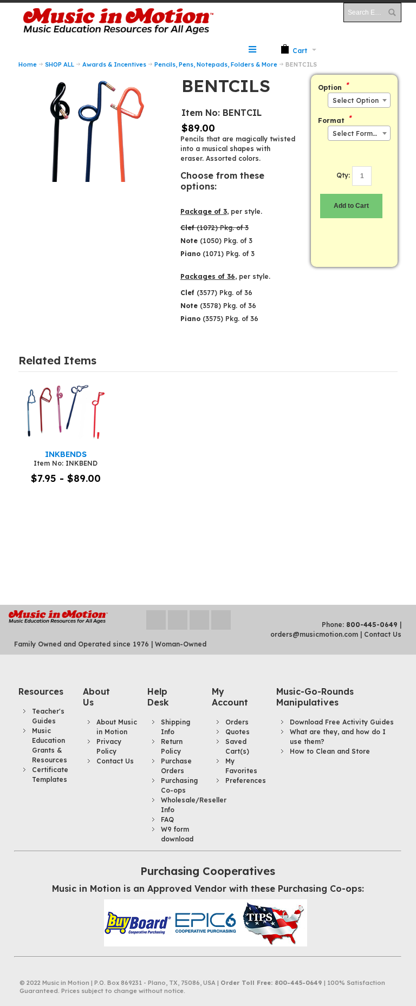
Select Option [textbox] (356, 100)
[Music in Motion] (118, 21)
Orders (237, 722)
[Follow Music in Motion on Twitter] (157, 620)
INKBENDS (66, 454)
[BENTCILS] (93, 79)
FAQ (167, 819)
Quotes (237, 732)
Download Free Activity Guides (342, 722)
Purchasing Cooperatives (207, 871)
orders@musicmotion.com (314, 634)
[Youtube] (200, 620)
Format (331, 120)
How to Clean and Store (330, 751)
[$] (294, 50)
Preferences (245, 780)
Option (330, 87)
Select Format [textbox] (356, 133)
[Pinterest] (221, 620)
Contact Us (382, 634)
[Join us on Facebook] (179, 620)
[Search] (391, 12)
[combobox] (359, 100)
